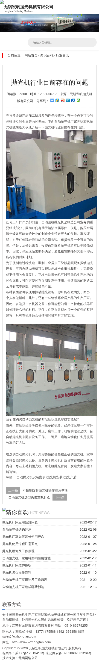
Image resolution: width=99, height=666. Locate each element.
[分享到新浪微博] (63, 100)
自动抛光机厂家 (65, 121)
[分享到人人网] (73, 100)
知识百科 (46, 55)
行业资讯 (62, 55)
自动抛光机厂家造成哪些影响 (23, 586)
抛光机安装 (55, 477)
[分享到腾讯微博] (68, 100)
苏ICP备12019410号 (30, 652)
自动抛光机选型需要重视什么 (29, 497)
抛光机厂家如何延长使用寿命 (23, 536)
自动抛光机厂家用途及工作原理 (24, 579)
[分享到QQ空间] (57, 100)
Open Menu (94, 7)
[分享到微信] (79, 100)
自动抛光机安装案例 (31, 477)
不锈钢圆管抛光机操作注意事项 (45, 490)
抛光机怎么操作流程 (16, 572)
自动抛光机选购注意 (16, 529)
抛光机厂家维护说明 (16, 565)
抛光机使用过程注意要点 (20, 543)
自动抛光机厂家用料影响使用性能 (26, 558)
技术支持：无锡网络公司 (20, 657)
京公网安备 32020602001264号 (69, 652)
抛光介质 (70, 477)
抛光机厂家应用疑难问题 (20, 522)
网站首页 (31, 55)
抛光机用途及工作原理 (18, 550)
